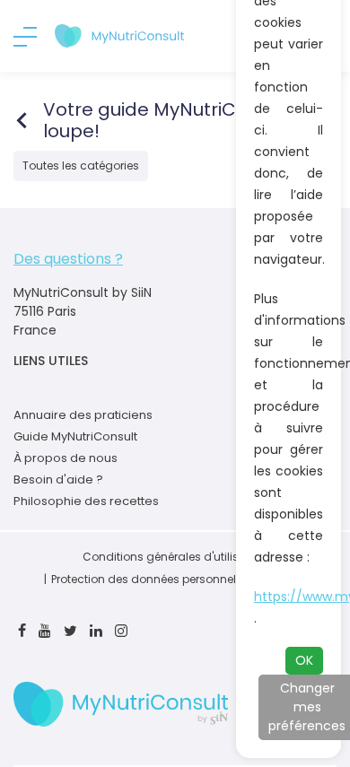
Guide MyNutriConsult (75, 436)
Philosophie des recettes (86, 501)
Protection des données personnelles (151, 579)
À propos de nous (65, 457)
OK (304, 660)
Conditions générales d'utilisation (175, 556)
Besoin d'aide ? (58, 479)
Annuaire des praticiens (83, 414)
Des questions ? (68, 258)
